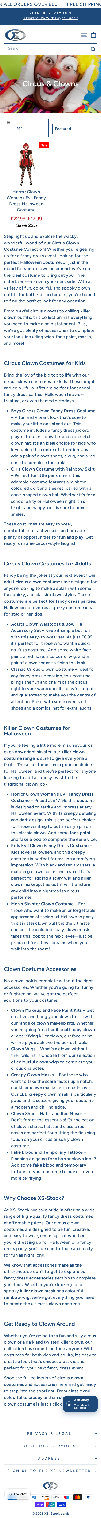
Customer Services (49, 1446)
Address (49, 1458)
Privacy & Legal (49, 1433)
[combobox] (50, 48)
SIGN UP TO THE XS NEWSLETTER (49, 1471)
